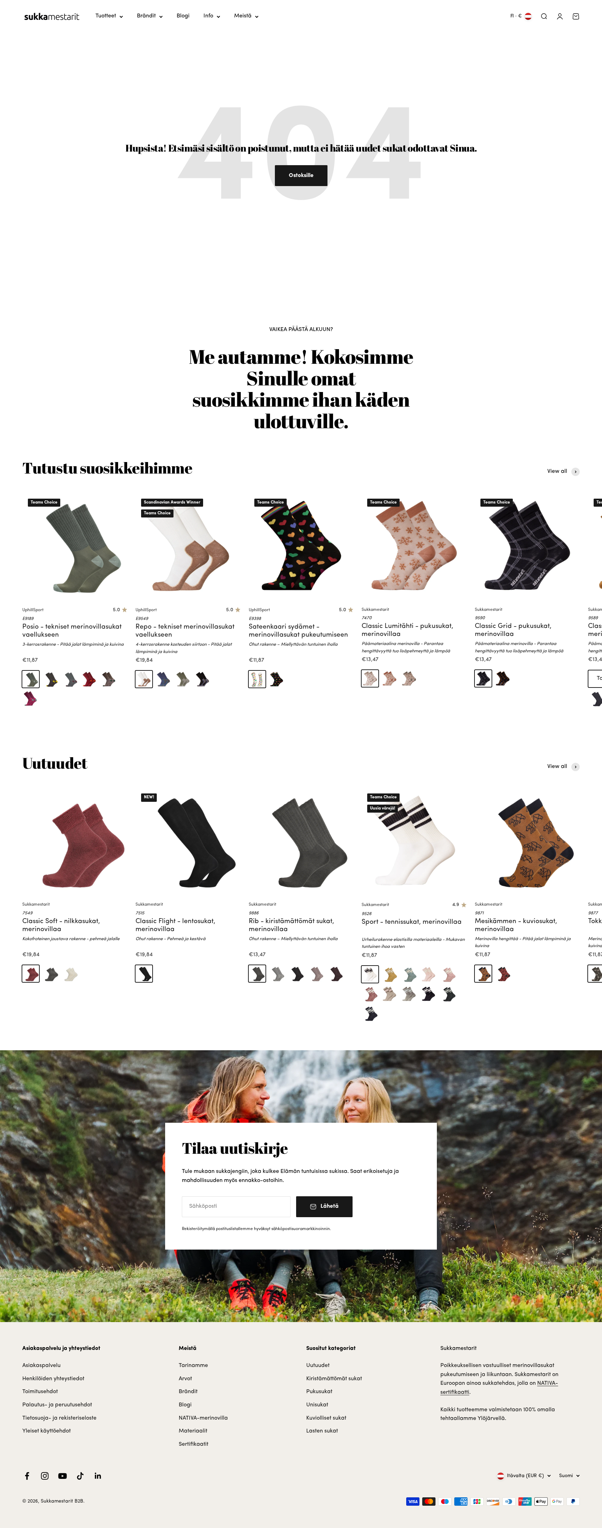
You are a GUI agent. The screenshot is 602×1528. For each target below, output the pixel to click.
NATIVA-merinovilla (203, 1418)
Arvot (185, 1379)
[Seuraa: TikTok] (80, 1476)
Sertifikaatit (193, 1444)
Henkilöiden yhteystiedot (53, 1379)
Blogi (183, 16)
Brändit (146, 16)
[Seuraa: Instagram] (44, 1476)
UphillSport (33, 610)
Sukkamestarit (375, 610)
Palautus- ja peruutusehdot (57, 1405)
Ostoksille (301, 175)
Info (208, 16)
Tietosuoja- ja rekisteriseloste (59, 1418)
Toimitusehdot (40, 1392)
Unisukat (317, 1405)
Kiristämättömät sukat (334, 1379)
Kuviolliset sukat (326, 1418)
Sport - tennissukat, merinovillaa (412, 922)
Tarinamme (193, 1365)
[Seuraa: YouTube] (62, 1476)
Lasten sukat (322, 1431)
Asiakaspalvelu (41, 1365)
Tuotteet (105, 16)
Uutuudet (318, 1365)
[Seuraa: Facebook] (27, 1476)
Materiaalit (193, 1431)
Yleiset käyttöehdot (46, 1431)
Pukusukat (319, 1392)
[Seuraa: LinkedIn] (98, 1476)
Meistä (243, 16)
